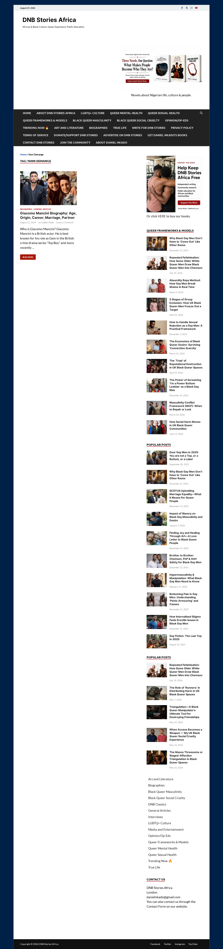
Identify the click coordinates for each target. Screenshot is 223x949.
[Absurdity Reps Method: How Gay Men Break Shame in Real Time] (157, 281)
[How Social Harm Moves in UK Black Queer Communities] (157, 422)
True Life (120, 127)
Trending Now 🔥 (36, 127)
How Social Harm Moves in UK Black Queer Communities (184, 425)
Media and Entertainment (166, 829)
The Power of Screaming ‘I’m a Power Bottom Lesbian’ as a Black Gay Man (185, 385)
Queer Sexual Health (164, 113)
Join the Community (75, 142)
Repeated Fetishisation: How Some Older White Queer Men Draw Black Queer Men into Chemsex (185, 262)
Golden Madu (47, 222)
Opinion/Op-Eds (176, 120)
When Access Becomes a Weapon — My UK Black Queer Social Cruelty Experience (185, 734)
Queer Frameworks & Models (45, 120)
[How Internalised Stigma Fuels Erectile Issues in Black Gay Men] (157, 617)
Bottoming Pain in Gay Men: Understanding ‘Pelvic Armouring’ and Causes (183, 599)
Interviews (155, 817)
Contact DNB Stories (38, 142)
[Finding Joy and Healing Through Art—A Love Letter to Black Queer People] (157, 533)
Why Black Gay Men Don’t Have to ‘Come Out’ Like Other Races (185, 242)
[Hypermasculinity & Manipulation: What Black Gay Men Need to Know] (157, 575)
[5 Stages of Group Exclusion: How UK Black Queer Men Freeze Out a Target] (157, 300)
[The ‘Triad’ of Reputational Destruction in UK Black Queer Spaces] (157, 361)
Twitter (167, 944)
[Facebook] (182, 8)
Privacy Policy (182, 127)
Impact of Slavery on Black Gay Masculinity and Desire (185, 517)
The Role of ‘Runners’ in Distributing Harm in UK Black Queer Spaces (184, 691)
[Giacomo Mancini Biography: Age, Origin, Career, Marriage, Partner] (48, 188)
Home (27, 113)
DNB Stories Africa (49, 19)
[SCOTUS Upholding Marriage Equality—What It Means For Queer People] (157, 491)
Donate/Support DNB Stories (76, 135)
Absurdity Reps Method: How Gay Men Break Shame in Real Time (185, 284)
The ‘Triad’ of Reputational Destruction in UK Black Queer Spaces (185, 364)
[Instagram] (191, 8)
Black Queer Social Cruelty (138, 120)
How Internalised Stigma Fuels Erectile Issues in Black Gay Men (185, 620)
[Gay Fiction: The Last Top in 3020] (157, 636)
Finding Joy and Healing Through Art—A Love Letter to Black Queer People (184, 538)
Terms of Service (35, 135)
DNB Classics (157, 804)
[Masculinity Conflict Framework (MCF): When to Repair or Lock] (157, 403)
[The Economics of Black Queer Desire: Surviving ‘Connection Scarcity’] (157, 342)
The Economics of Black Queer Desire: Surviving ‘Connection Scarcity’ (184, 345)
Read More (26, 256)
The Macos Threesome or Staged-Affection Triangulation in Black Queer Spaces (186, 757)
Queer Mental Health (126, 113)
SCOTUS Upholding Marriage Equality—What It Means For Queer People (185, 495)
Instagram (180, 944)
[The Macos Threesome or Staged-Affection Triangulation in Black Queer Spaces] (157, 753)
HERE (162, 216)
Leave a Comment (64, 222)
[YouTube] (196, 8)
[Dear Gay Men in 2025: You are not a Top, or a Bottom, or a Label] (157, 453)
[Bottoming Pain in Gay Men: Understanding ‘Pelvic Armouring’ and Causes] (157, 594)
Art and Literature (69, 127)
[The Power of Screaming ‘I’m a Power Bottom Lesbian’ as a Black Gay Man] (157, 380)
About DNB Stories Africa (56, 113)
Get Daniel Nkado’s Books (167, 135)
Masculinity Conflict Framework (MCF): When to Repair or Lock (185, 406)
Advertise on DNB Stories (122, 135)
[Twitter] (187, 8)
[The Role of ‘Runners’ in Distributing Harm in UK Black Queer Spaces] (157, 688)
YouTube (193, 944)
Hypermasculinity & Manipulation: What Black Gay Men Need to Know (185, 578)
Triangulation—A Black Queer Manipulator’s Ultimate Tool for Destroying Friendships (184, 712)
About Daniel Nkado (111, 142)
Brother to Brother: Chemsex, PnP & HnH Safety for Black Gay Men (185, 559)
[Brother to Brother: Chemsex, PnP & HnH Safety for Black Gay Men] (157, 556)
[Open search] (201, 113)
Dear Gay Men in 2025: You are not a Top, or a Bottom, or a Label (184, 456)
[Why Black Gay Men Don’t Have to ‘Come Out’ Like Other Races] (157, 239)
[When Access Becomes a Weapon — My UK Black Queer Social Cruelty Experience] (157, 730)
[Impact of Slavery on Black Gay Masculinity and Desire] (157, 514)
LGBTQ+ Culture (92, 113)
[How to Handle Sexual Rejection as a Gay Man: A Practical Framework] (157, 323)
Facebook (155, 944)
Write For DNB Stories (148, 127)
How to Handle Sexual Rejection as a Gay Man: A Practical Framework (185, 325)
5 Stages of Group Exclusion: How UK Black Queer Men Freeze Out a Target (185, 304)
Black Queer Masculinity (92, 120)
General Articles (42, 209)
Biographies (98, 127)
